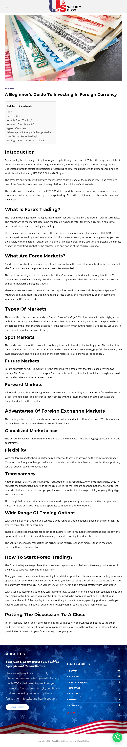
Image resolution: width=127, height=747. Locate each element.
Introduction (14, 116)
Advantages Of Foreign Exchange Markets (30, 132)
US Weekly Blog (82, 741)
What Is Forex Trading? (19, 120)
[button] (117, 737)
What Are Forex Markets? (20, 124)
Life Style (94, 688)
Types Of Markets (16, 128)
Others (94, 699)
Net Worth (94, 693)
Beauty (94, 670)
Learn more (17, 707)
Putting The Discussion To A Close (25, 140)
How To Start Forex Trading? (22, 136)
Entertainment (94, 682)
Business (9, 88)
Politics (94, 705)
